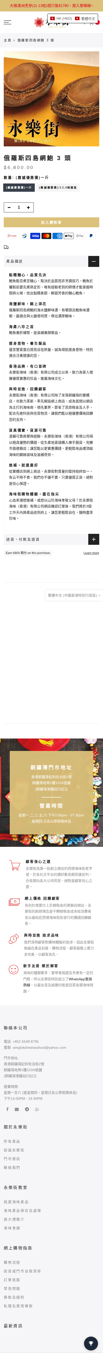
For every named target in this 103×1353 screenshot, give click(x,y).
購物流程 (12, 1262)
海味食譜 (12, 1228)
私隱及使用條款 (18, 1306)
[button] (73, 18)
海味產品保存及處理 (23, 1211)
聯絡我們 (12, 1167)
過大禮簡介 (14, 1219)
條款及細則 (14, 1297)
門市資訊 (12, 1159)
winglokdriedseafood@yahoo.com (39, 1047)
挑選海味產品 (16, 1202)
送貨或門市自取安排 (23, 1271)
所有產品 (12, 1141)
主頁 (8, 40)
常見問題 (12, 1289)
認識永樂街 (14, 1150)
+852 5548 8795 (26, 1042)
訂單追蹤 (12, 1280)
